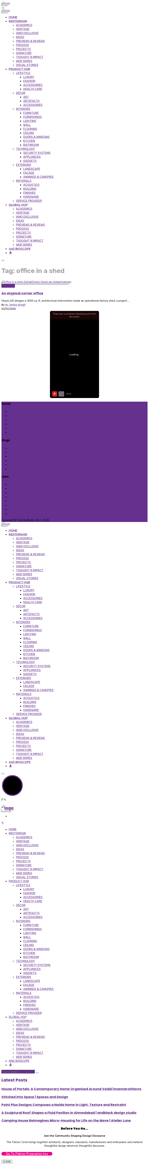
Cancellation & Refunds (25, 493)
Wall (27, 125)
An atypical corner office (22, 293)
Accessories (33, 85)
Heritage (22, 29)
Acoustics (31, 185)
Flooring (30, 129)
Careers (14, 505)
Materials (23, 181)
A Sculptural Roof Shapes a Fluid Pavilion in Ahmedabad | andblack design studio (68, 1113)
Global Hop (16, 460)
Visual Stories (27, 65)
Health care (32, 89)
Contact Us (16, 497)
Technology (25, 149)
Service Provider (29, 201)
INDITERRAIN (18, 21)
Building (29, 189)
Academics (24, 25)
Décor (20, 93)
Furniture (31, 113)
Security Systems (37, 153)
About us (15, 501)
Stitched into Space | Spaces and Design (34, 1097)
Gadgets (30, 161)
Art (26, 97)
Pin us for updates (23, 420)
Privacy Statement (21, 488)
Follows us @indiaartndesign (30, 424)
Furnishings (32, 117)
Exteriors (23, 165)
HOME (13, 17)
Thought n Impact (29, 57)
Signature (24, 53)
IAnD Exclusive (27, 33)
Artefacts (31, 101)
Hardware (31, 197)
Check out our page (24, 411)
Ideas (20, 37)
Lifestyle (23, 73)
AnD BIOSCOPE (20, 249)
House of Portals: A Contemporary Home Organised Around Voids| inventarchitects (71, 1089)
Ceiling (28, 133)
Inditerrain (8, 286)
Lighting (29, 121)
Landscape (31, 169)
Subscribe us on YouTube (28, 428)
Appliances (32, 157)
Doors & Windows (36, 137)
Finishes (29, 193)
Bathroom (31, 145)
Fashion (29, 81)
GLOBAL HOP (18, 205)
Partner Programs (21, 513)
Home (13, 448)
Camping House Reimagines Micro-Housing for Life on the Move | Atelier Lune (66, 1120)
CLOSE (7, 1161)
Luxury (28, 77)
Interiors (23, 109)
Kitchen (29, 141)
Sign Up (14, 469)
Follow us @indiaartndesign (29, 416)
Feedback (15, 465)
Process (22, 45)
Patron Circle (17, 509)
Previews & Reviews (30, 41)
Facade (28, 173)
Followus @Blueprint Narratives (31, 432)
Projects (23, 49)
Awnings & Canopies (38, 177)
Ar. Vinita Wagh (15, 305)
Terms (13, 484)
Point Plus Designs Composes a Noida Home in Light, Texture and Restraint (63, 1105)
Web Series (24, 61)
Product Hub (17, 456)
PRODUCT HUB (19, 69)
